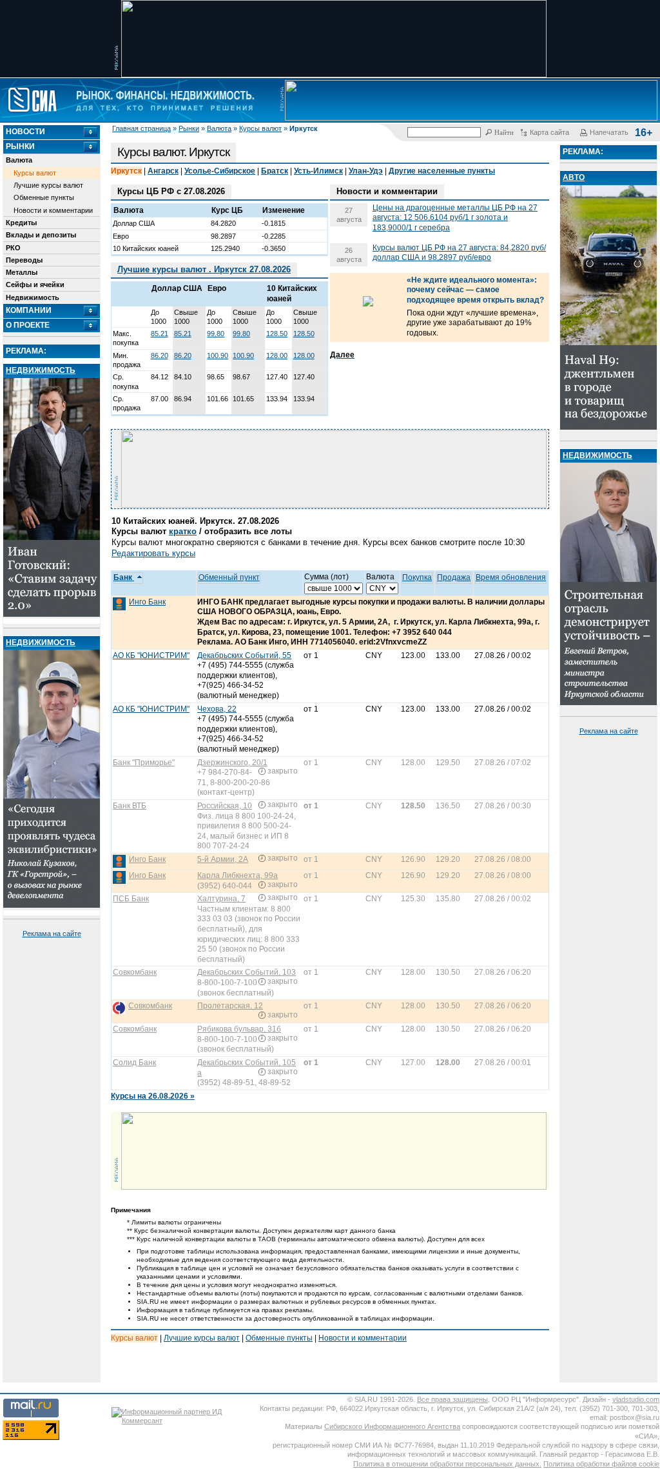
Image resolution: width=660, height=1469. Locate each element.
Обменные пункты (44, 197)
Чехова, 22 (217, 709)
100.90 (217, 355)
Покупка (417, 577)
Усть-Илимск (318, 170)
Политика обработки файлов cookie (601, 1464)
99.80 (215, 333)
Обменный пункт (229, 577)
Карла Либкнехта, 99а (237, 875)
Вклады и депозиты (41, 235)
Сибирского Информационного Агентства (392, 1426)
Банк (123, 577)
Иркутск (126, 170)
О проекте (28, 325)
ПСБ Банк (131, 898)
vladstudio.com (635, 1399)
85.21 (159, 333)
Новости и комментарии (53, 210)
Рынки (189, 128)
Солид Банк (134, 1062)
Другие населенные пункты (442, 170)
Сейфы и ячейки (35, 284)
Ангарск (163, 170)
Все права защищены (452, 1399)
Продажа (454, 577)
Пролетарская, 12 (230, 1005)
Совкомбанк (135, 972)
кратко (183, 531)
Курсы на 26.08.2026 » (153, 1096)
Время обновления (511, 577)
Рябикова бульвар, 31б (239, 1029)
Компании (29, 310)
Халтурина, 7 (221, 898)
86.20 (159, 355)
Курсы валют (260, 128)
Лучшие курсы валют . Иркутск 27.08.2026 (204, 269)
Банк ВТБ (129, 805)
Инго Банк (147, 601)
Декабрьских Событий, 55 (244, 655)
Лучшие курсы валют (48, 185)
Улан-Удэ (366, 170)
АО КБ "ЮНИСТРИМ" (151, 655)
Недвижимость (32, 297)
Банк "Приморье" (144, 762)
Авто (574, 177)
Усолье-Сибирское (219, 170)
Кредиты (21, 222)
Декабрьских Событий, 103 (246, 972)
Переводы (24, 260)
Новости (25, 131)
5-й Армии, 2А (222, 859)
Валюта (219, 128)
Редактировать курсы (153, 553)
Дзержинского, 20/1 (232, 762)
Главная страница (141, 128)
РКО (13, 248)
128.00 (276, 355)
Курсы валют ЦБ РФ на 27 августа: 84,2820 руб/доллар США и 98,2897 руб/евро (459, 253)
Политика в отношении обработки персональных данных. (447, 1464)
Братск (274, 170)
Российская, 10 (224, 805)
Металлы (21, 272)
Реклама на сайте (52, 933)
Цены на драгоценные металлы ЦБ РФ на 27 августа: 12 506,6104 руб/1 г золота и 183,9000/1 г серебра (455, 217)
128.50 (276, 333)
